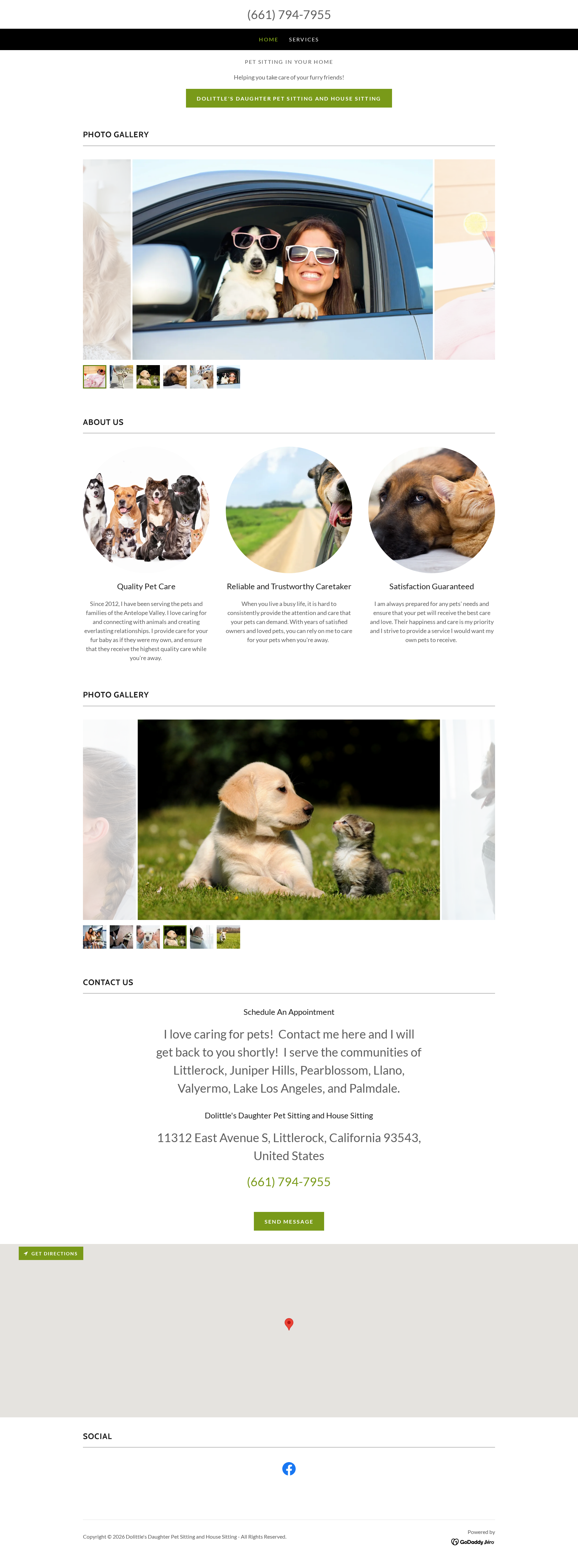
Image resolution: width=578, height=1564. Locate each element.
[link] (289, 1470)
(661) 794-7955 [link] (289, 14)
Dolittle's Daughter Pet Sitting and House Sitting (289, 98)
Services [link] (304, 39)
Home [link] (268, 39)
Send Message (289, 1221)
